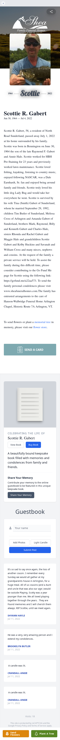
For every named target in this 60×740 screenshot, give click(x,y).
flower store (40, 327)
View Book (15, 444)
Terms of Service (38, 725)
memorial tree (42, 322)
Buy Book (33, 444)
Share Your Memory (21, 495)
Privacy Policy (21, 725)
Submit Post (30, 549)
